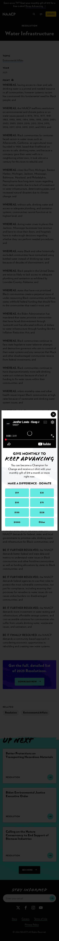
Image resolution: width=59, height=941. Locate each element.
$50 (17, 502)
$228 (42, 512)
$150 (17, 512)
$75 (42, 502)
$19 (17, 492)
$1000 (17, 522)
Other (42, 522)
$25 (42, 492)
